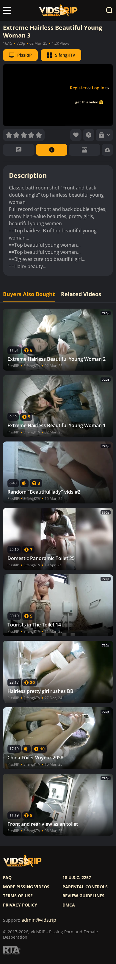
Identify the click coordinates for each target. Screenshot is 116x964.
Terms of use (18, 895)
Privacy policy (20, 905)
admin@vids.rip (38, 920)
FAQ (7, 877)
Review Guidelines (83, 895)
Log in (98, 88)
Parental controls (85, 887)
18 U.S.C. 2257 (76, 877)
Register (78, 88)
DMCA (68, 905)
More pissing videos (26, 887)
